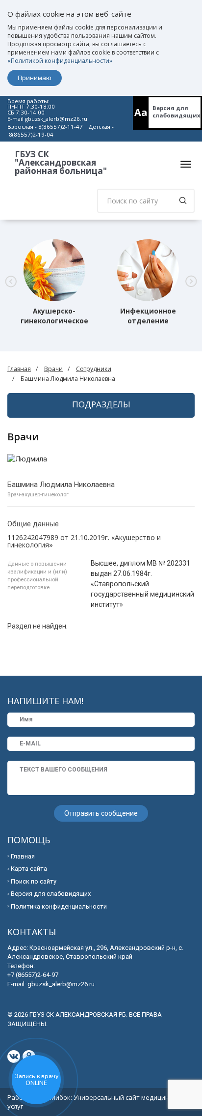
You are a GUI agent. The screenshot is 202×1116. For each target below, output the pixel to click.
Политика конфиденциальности (59, 906)
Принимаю (34, 77)
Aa (141, 112)
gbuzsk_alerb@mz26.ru (56, 118)
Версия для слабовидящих (176, 111)
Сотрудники (93, 369)
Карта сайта (29, 868)
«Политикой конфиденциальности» (59, 61)
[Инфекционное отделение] (148, 270)
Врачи (53, 369)
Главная (19, 369)
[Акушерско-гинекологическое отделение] (54, 270)
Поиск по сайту (33, 881)
